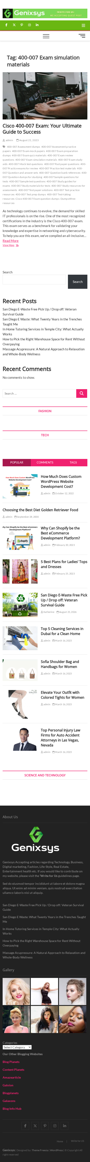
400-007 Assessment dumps (23, 146)
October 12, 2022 (64, 493)
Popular (16, 462)
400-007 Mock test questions (26, 164)
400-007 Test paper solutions (35, 190)
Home (60, 1141)
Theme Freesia (40, 1150)
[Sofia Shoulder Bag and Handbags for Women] (20, 662)
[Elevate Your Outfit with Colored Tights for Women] (20, 692)
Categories (10, 1042)
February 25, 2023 (65, 573)
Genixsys (9, 1150)
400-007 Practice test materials (57, 168)
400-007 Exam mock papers (28, 151)
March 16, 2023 (63, 640)
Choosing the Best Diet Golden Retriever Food (40, 510)
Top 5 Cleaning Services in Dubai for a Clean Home (62, 631)
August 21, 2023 (29, 140)
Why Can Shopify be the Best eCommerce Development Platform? (60, 533)
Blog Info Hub (12, 1108)
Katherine (48, 611)
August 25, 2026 (67, 611)
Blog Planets (11, 1062)
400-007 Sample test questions (27, 181)
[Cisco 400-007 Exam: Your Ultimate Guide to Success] (45, 95)
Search (7, 272)
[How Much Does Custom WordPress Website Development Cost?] (20, 476)
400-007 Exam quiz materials (29, 155)
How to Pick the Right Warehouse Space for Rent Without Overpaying (41, 943)
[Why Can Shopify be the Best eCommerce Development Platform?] (20, 528)
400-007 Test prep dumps (31, 194)
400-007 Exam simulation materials (36, 159)
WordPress (56, 1150)
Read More (11, 241)
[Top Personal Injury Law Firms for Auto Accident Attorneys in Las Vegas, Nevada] (20, 730)
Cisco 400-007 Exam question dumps (37, 198)
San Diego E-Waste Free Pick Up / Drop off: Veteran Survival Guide (64, 600)
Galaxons (9, 1101)
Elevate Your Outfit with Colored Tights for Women (62, 695)
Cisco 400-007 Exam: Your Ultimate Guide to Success (42, 128)
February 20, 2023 (65, 544)
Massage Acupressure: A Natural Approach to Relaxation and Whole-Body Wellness (44, 955)
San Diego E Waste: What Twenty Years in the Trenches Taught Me (44, 919)
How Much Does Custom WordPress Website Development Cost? (61, 481)
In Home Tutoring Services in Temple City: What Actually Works (41, 931)
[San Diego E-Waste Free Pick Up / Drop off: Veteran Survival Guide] (20, 595)
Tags (73, 462)
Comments (45, 462)
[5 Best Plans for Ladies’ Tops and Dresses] (20, 562)
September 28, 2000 (28, 516)
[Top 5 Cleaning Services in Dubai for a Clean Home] (20, 629)
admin (9, 140)
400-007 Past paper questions (62, 164)
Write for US (77, 1140)
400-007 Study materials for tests (30, 185)
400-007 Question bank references (59, 172)
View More (13, 245)
